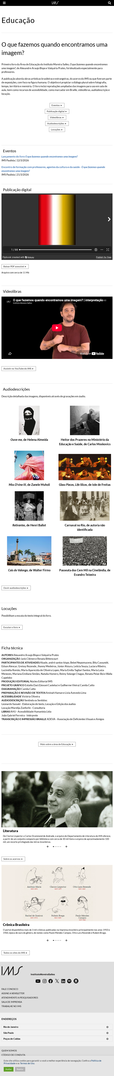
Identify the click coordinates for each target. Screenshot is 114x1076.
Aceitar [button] (8, 1069)
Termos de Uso (27, 1063)
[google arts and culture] (76, 980)
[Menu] (4, 3)
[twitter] (57, 981)
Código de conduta (13, 1055)
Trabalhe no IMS (11, 1006)
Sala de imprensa (11, 1002)
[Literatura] (57, 798)
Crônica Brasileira (16, 925)
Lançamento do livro (39, 156)
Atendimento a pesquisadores (19, 997)
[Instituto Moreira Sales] (28, 971)
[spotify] (69, 981)
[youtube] (38, 981)
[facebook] (50, 981)
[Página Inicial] (55, 2)
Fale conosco (9, 989)
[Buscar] (110, 3)
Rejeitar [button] (20, 1069)
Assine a (12, 993)
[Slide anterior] (47, 846)
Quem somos (9, 1050)
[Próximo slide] (66, 846)
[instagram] (44, 981)
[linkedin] (63, 981)
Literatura (10, 831)
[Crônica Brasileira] (57, 892)
